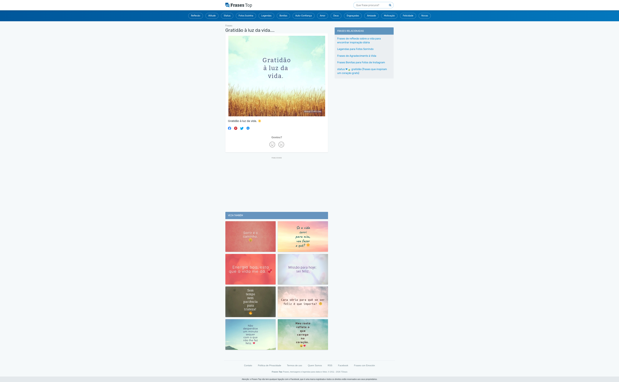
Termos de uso (294, 365)
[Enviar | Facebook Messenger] (248, 128)
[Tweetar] (241, 128)
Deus (336, 15)
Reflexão (195, 15)
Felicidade (408, 15)
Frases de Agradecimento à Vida (356, 55)
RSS (330, 365)
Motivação (389, 15)
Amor (322, 15)
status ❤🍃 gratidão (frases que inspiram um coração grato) (362, 71)
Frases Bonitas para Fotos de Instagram (361, 62)
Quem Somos (315, 365)
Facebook (343, 365)
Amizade (371, 15)
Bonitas (283, 15)
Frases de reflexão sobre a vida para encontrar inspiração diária (359, 40)
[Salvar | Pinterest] (235, 128)
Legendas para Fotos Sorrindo (355, 49)
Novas (424, 15)
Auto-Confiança (303, 15)
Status (227, 15)
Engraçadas (353, 15)
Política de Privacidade (269, 365)
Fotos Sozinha (246, 15)
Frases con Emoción (364, 365)
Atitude (212, 15)
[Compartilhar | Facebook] (229, 128)
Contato (248, 365)
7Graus (344, 372)
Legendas (266, 15)
